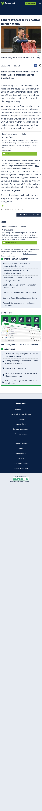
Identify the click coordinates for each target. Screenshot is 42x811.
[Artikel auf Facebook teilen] (35, 65)
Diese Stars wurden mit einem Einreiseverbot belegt (15, 272)
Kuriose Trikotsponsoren (15, 368)
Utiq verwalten (21, 434)
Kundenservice (21, 409)
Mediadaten (21, 454)
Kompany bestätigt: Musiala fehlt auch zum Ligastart (21, 381)
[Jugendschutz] (21, 479)
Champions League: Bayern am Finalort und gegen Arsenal (21, 355)
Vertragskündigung (21, 463)
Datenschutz (21, 424)
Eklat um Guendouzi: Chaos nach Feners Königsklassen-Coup (22, 374)
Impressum (21, 419)
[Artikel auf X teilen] (40, 65)
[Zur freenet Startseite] (8, 3)
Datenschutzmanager (21, 429)
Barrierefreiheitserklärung (21, 414)
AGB (21, 439)
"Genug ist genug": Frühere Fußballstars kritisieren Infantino (21, 362)
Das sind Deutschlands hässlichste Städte (20, 298)
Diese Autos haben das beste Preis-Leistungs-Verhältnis (17, 279)
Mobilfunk (30, 3)
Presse (21, 449)
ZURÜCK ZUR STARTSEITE (29, 214)
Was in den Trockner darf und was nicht (19, 292)
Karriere (21, 459)
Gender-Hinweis (21, 444)
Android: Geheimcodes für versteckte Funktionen (19, 304)
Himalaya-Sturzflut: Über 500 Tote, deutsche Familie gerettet (17, 264)
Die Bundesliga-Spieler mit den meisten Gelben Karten (19, 286)
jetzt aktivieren (11, 154)
